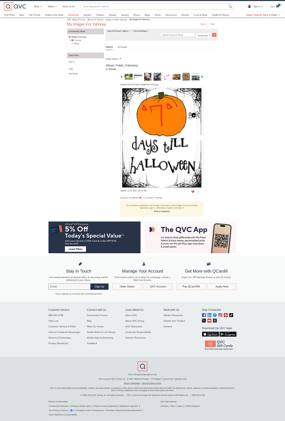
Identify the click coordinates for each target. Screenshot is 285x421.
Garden (87, 15)
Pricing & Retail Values (81, 406)
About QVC (131, 315)
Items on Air (69, 6)
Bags (147, 15)
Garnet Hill (168, 379)
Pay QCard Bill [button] (191, 286)
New (21, 15)
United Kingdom (192, 406)
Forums (77, 40)
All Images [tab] (122, 46)
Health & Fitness (220, 15)
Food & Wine (200, 15)
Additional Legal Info (129, 406)
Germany (164, 406)
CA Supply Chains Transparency (89, 410)
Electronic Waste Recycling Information (124, 410)
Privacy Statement (132, 383)
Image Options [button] (112, 58)
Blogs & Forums (79, 19)
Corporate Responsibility (138, 332)
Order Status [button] (127, 286)
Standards (73, 73)
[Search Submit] (231, 6)
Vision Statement (56, 415)
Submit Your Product (174, 321)
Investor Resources (135, 337)
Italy (173, 406)
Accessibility (71, 415)
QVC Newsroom (133, 326)
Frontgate (156, 379)
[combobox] (154, 6)
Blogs (76, 43)
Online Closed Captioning (105, 406)
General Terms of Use (151, 383)
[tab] (129, 76)
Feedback (92, 343)
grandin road (181, 379)
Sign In (204, 23)
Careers (168, 326)
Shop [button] (36, 6)
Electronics (171, 15)
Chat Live (53, 321)
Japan (180, 406)
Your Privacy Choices (58, 410)
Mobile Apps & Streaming (100, 337)
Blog (89, 321)
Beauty (112, 15)
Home (158, 15)
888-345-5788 (55, 315)
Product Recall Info (58, 343)
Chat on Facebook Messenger (64, 332)
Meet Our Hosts (95, 326)
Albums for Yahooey (96, 19)
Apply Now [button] (222, 286)
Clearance (73, 15)
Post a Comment (162, 211)
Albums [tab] (109, 46)
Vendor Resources (173, 315)
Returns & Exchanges (59, 337)
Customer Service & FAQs (62, 326)
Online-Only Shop (54, 15)
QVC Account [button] (158, 286)
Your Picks (9, 15)
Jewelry (125, 15)
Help (213, 23)
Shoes (136, 15)
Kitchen (185, 15)
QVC (69, 19)
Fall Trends (34, 15)
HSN (130, 379)
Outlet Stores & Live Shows (101, 332)
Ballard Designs (142, 379)
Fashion (100, 15)
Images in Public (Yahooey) (116, 19)
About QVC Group (134, 321)
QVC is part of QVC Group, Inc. (112, 379)
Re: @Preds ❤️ (135, 197)
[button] (250, 6)
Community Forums (97, 315)
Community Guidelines (58, 406)
